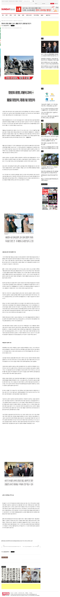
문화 (23, 15)
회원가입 (56, 3)
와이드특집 (36, 15)
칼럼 (42, 15)
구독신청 (20, 1)
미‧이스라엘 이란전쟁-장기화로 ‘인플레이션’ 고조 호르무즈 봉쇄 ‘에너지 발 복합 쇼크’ (49, 110)
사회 (15, 15)
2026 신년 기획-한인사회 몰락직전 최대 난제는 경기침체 (50, 117)
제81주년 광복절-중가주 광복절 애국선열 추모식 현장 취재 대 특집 (49, 173)
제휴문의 (16, 1)
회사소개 (3, 1)
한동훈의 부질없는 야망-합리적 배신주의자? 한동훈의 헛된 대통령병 (50, 60)
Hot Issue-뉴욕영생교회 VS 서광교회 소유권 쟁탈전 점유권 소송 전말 (49, 148)
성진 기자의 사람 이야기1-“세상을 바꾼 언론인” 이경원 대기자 (31, 582)
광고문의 (6, 1)
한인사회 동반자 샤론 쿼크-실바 (49, 136)
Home (2, 20)
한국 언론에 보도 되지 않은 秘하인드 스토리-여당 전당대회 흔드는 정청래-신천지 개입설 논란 (49, 64)
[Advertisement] (22, 586)
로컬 (19, 15)
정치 (7, 15)
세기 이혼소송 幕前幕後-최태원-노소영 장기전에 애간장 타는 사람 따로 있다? (50, 56)
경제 (11, 15)
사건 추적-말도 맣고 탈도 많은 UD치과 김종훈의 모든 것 (49, 140)
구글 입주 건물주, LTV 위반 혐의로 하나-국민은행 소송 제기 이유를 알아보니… (49, 106)
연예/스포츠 (29, 15)
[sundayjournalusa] (8, 9)
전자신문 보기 (44, 184)
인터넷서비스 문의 (12, 1)
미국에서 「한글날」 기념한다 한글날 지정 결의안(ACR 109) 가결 (11, 582)
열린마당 (48, 15)
